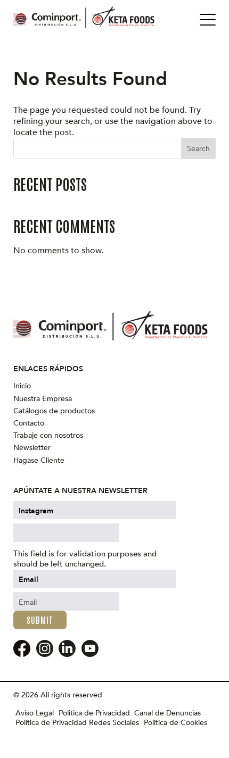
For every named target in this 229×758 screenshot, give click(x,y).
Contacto (28, 423)
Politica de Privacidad (94, 713)
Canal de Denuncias (167, 713)
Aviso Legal (34, 713)
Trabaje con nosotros (48, 435)
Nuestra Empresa (42, 399)
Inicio (22, 386)
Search (198, 149)
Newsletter (32, 448)
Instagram (36, 511)
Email (28, 579)
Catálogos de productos (54, 411)
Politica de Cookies (175, 723)
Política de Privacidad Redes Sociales (77, 723)
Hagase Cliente (38, 460)
